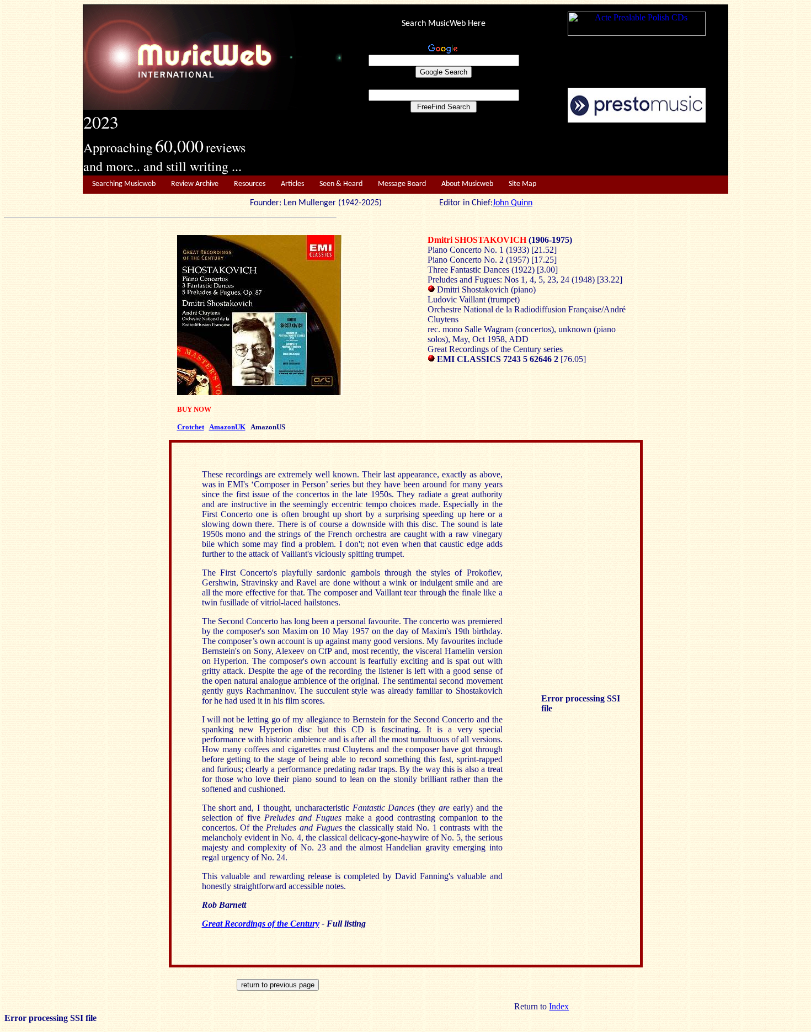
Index (559, 1006)
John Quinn (512, 203)
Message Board (402, 184)
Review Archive (194, 184)
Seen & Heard (340, 184)
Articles (292, 184)
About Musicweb (467, 184)
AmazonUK (227, 427)
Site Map (522, 184)
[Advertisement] (535, 149)
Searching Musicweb (124, 184)
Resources (249, 184)
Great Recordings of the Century (260, 923)
